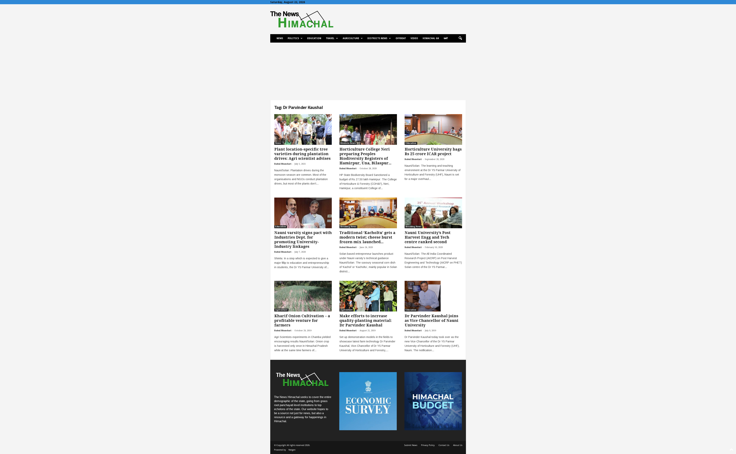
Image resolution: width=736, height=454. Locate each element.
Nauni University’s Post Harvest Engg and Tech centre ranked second (428, 237)
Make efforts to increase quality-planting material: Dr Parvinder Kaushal (365, 320)
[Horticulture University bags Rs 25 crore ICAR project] (433, 129)
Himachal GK (431, 38)
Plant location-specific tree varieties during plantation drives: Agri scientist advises (302, 154)
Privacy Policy (428, 445)
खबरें (446, 38)
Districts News (377, 38)
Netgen (292, 449)
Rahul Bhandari (282, 164)
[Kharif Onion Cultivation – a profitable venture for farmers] (303, 296)
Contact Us (444, 445)
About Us (457, 445)
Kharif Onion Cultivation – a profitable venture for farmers (302, 320)
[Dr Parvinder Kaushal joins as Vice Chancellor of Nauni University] (433, 296)
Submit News (410, 445)
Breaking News (348, 227)
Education (314, 38)
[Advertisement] (368, 71)
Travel (330, 38)
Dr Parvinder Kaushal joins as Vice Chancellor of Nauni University (431, 320)
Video (414, 38)
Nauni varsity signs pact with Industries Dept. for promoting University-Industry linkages (303, 240)
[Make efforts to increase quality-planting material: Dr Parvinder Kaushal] (368, 296)
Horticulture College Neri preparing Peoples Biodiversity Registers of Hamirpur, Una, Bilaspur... (365, 156)
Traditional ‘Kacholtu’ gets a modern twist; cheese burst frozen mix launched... (367, 237)
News (280, 38)
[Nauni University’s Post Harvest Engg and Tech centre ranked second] (433, 213)
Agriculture (351, 38)
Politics (293, 38)
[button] (460, 38)
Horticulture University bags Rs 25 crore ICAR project (433, 151)
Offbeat (401, 38)
